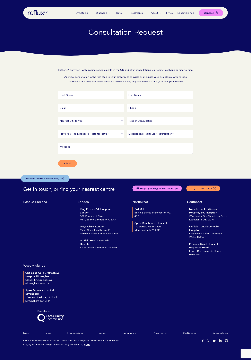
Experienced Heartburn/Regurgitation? (151, 133)
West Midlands (34, 265)
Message (65, 146)
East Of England (35, 202)
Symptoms (82, 12)
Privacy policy (160, 333)
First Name (66, 94)
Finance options (75, 333)
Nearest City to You (71, 120)
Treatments (136, 12)
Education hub (185, 12)
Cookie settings (220, 333)
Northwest (140, 202)
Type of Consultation (140, 120)
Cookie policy (189, 333)
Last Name (134, 94)
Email (63, 107)
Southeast (194, 202)
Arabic (102, 333)
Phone (132, 107)
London (83, 202)
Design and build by (73, 344)
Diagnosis (101, 12)
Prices (48, 333)
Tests (118, 12)
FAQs (169, 12)
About (154, 12)
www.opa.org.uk (129, 333)
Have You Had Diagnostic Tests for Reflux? (85, 133)
